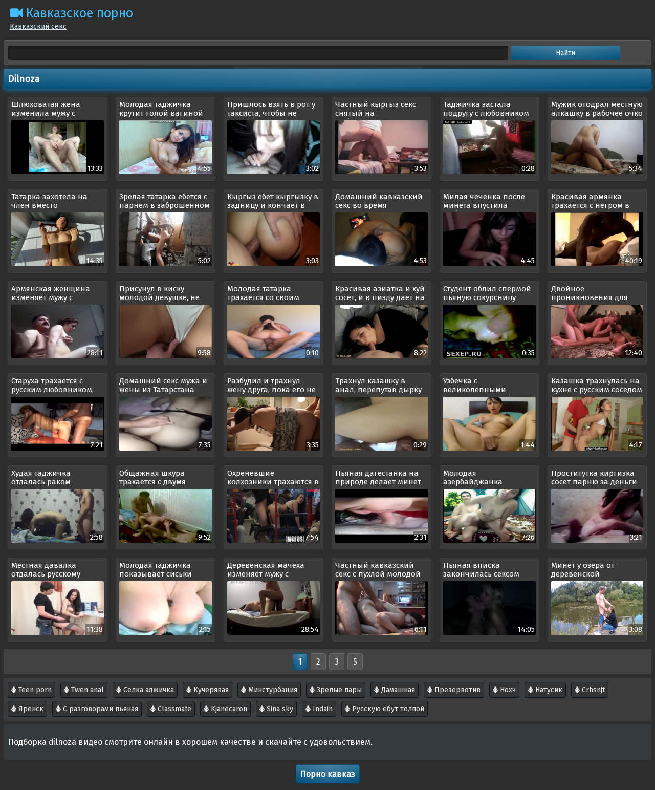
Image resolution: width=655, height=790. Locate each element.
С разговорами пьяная (99, 708)
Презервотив (456, 690)
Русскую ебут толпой (387, 708)
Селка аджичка (147, 690)
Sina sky (279, 708)
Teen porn (34, 690)
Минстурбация (271, 690)
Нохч (507, 690)
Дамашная (397, 690)
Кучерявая (210, 690)
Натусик (547, 690)
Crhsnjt (592, 690)
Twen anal (86, 690)
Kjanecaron (228, 708)
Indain (322, 708)
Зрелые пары (338, 690)
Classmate (173, 708)
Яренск (29, 708)
